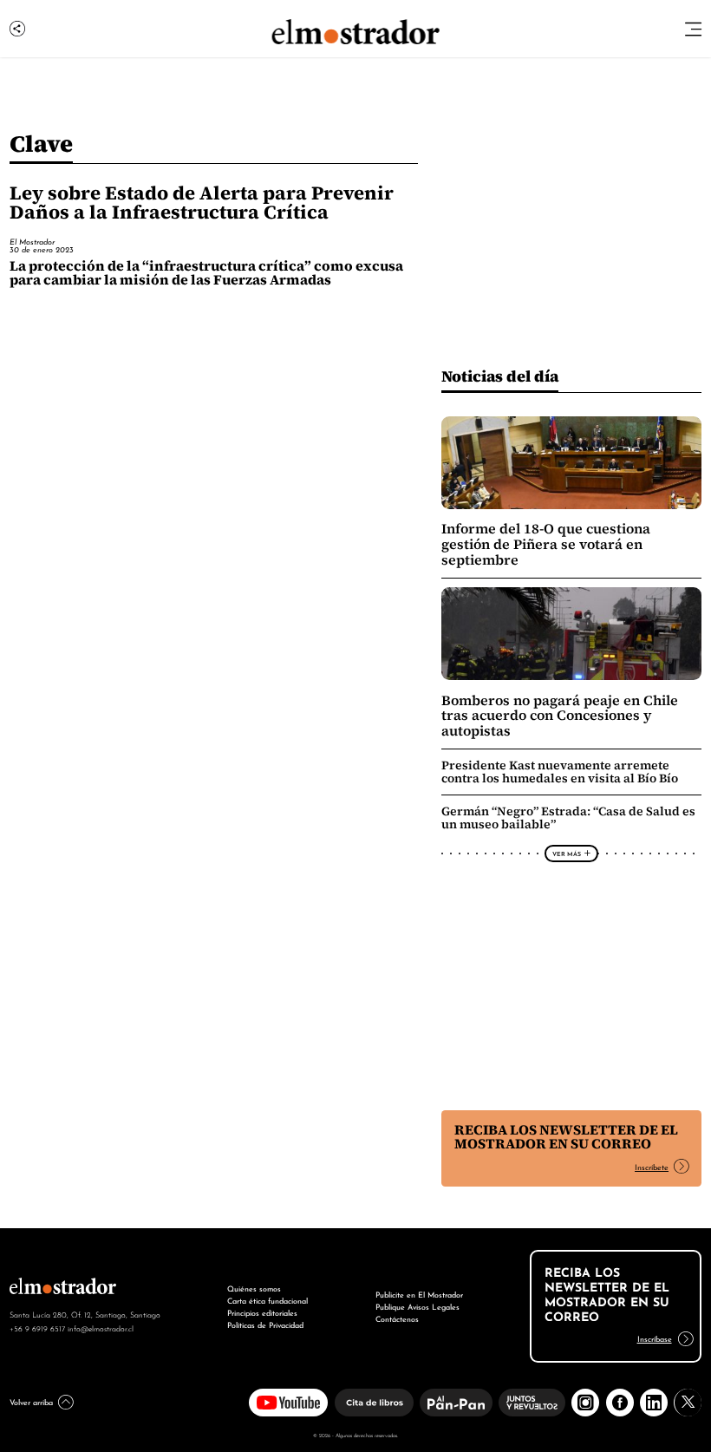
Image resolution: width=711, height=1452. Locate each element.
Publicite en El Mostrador (419, 1293)
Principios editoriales (262, 1312)
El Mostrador (32, 241)
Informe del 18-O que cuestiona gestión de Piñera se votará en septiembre (545, 544)
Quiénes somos (254, 1287)
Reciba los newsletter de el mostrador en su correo (566, 1137)
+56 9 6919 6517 (37, 1328)
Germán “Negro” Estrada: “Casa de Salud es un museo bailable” (568, 817)
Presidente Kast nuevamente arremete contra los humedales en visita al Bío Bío (559, 771)
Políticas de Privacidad (265, 1324)
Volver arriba (31, 1401)
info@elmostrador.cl (101, 1328)
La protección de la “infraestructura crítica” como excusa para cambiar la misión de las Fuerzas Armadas (206, 273)
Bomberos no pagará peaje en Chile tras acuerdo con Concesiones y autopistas (559, 715)
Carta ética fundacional (267, 1299)
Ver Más (566, 853)
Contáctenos (397, 1318)
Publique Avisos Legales (417, 1305)
